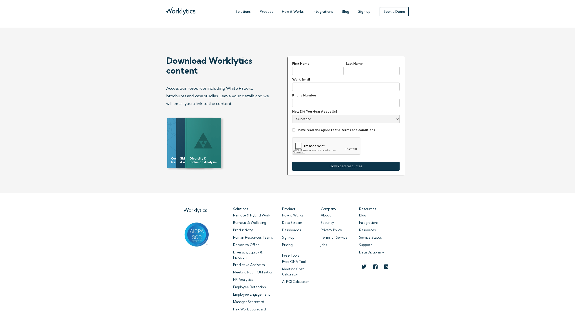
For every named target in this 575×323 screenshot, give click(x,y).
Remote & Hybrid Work (251, 215)
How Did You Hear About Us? (314, 111)
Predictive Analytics (249, 265)
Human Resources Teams (253, 237)
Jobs (324, 245)
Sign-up (288, 237)
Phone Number (304, 95)
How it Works (292, 215)
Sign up (364, 11)
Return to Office (246, 245)
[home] (180, 9)
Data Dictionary (371, 252)
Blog (345, 11)
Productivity (243, 230)
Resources (367, 230)
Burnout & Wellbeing (249, 222)
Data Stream (292, 222)
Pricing (287, 245)
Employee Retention (249, 287)
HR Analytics (243, 279)
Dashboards (291, 230)
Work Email (301, 79)
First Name (301, 63)
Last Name (354, 63)
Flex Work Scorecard (249, 309)
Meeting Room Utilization (253, 272)
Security (327, 222)
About (326, 215)
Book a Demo (394, 11)
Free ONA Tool (294, 262)
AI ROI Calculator (295, 281)
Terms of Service (334, 237)
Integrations (323, 11)
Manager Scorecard (248, 302)
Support (365, 245)
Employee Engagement (251, 294)
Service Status (370, 237)
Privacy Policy (331, 230)
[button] (243, 10)
